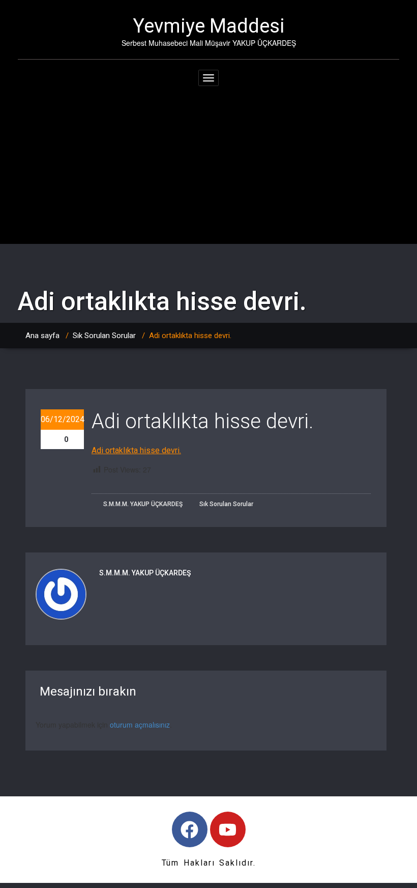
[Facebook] (189, 829)
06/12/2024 (62, 419)
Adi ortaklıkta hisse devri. (136, 450)
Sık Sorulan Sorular (104, 335)
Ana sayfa (42, 335)
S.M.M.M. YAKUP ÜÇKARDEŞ (142, 504)
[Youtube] (228, 829)
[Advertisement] (208, 167)
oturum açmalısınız (140, 724)
